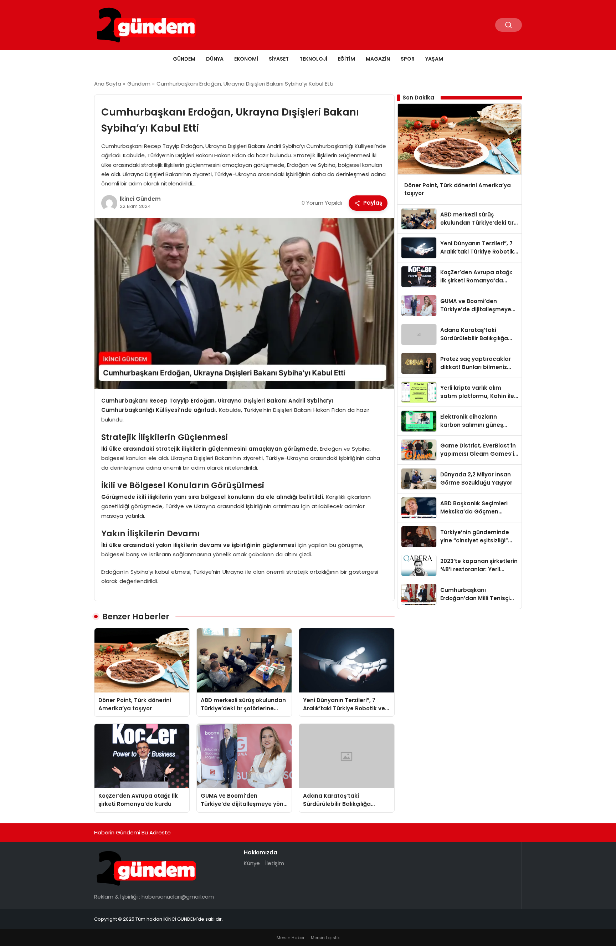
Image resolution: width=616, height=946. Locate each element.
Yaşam (434, 58)
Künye (252, 863)
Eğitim (346, 58)
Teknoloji (313, 58)
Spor (408, 58)
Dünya (215, 58)
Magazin (378, 58)
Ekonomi (246, 58)
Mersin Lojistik (325, 938)
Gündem (184, 58)
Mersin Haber (290, 938)
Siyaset (279, 58)
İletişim (274, 863)
